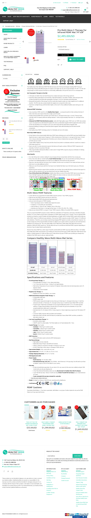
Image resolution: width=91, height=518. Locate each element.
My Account (58, 2)
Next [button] (88, 412)
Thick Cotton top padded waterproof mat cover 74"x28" (31, 424)
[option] (27, 60)
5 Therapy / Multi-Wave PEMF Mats (28, 26)
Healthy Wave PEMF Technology (39, 130)
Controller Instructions (81, 480)
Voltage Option (62, 46)
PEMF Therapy (77, 86)
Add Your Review (81, 39)
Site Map (48, 480)
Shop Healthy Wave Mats (10, 26)
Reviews (36, 74)
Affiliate (66, 2)
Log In (81, 2)
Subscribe (77, 456)
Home (3, 26)
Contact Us (49, 482)
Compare (63, 476)
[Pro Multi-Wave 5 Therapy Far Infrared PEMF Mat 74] (27, 60)
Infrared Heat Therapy (32, 88)
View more (6, 142)
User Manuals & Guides (81, 477)
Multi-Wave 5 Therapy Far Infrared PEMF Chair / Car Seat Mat (48, 424)
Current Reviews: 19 (70, 39)
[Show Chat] (83, 517)
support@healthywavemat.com (12, 466)
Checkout (74, 2)
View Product (43, 273)
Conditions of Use (50, 477)
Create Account (65, 480)
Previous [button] (24, 412)
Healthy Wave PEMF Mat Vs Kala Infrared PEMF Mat (82, 504)
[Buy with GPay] (66, 55)
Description (28, 74)
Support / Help (79, 482)
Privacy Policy (49, 475)
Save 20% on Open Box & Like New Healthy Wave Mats (82, 498)
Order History (64, 471)
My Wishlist (64, 473)
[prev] (23, 41)
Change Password (65, 478)
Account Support (80, 471)
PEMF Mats (18, 26)
